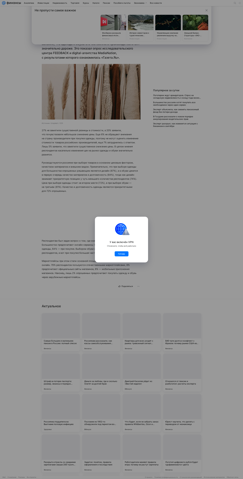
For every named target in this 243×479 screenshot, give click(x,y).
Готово (121, 254)
